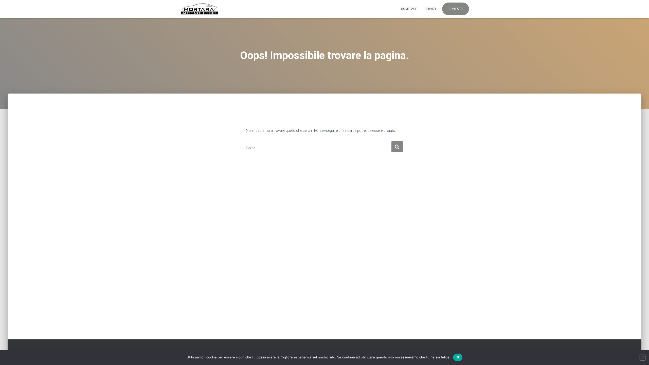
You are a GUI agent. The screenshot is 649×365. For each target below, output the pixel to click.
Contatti (455, 9)
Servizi (430, 9)
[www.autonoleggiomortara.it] (199, 9)
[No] (642, 357)
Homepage (409, 9)
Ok (458, 357)
